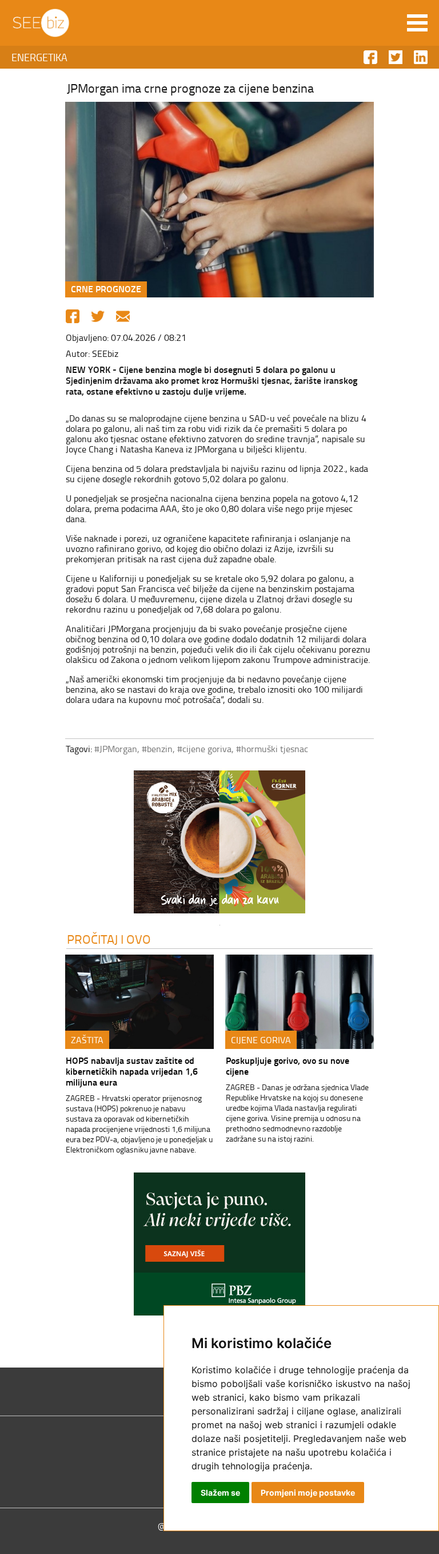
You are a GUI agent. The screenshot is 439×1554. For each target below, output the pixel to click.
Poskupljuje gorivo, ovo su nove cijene (287, 1066)
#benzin (157, 748)
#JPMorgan (115, 748)
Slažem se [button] (220, 1492)
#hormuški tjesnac (272, 748)
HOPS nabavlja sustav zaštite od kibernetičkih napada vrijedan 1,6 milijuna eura (132, 1071)
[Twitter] (98, 316)
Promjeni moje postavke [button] (308, 1492)
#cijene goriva (204, 748)
